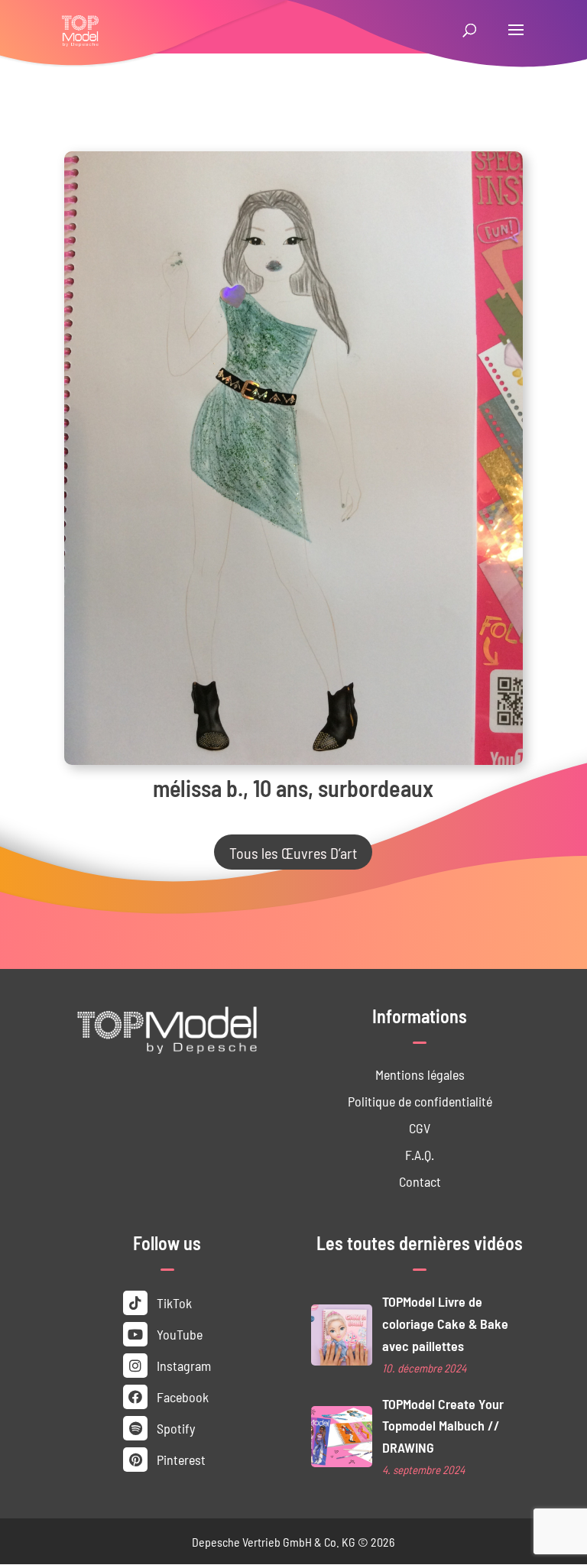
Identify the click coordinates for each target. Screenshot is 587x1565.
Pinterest (180, 1459)
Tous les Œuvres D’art (293, 852)
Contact (420, 1181)
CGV (419, 1127)
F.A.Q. (419, 1154)
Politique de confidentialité (420, 1101)
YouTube (178, 1334)
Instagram (182, 1365)
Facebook (181, 1396)
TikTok (173, 1302)
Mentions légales (420, 1074)
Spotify (174, 1428)
